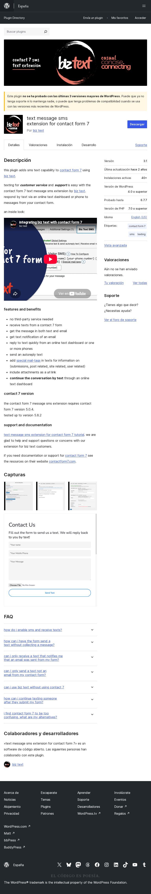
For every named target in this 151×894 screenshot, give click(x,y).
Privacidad (11, 813)
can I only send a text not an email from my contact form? (25, 673)
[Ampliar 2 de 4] (60, 487)
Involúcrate (122, 793)
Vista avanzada (115, 245)
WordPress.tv (89, 813)
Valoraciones (38, 145)
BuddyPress (14, 847)
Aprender (83, 793)
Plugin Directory (14, 17)
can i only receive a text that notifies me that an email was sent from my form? (33, 658)
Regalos (122, 813)
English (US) (139, 217)
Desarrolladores (88, 807)
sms (132, 234)
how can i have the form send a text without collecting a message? (29, 643)
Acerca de (11, 793)
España (18, 865)
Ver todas (140, 283)
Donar (120, 807)
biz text (38, 130)
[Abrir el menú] (144, 6)
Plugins (46, 807)
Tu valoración (114, 283)
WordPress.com (17, 826)
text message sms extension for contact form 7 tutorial (44, 435)
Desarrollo (89, 145)
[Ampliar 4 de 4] (92, 519)
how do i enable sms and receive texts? (33, 630)
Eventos (120, 799)
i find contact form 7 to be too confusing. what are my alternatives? (30, 715)
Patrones (47, 813)
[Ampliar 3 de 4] (92, 487)
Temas (45, 799)
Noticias (10, 799)
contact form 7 (71, 170)
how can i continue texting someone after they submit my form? (30, 700)
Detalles (14, 145)
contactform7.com (62, 461)
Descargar (137, 124)
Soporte (141, 145)
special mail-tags (29, 360)
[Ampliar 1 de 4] (27, 487)
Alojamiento (12, 807)
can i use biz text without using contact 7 (34, 687)
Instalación (64, 145)
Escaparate (49, 793)
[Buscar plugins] (46, 32)
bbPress (12, 840)
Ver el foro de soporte (120, 320)
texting (141, 234)
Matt (9, 833)
